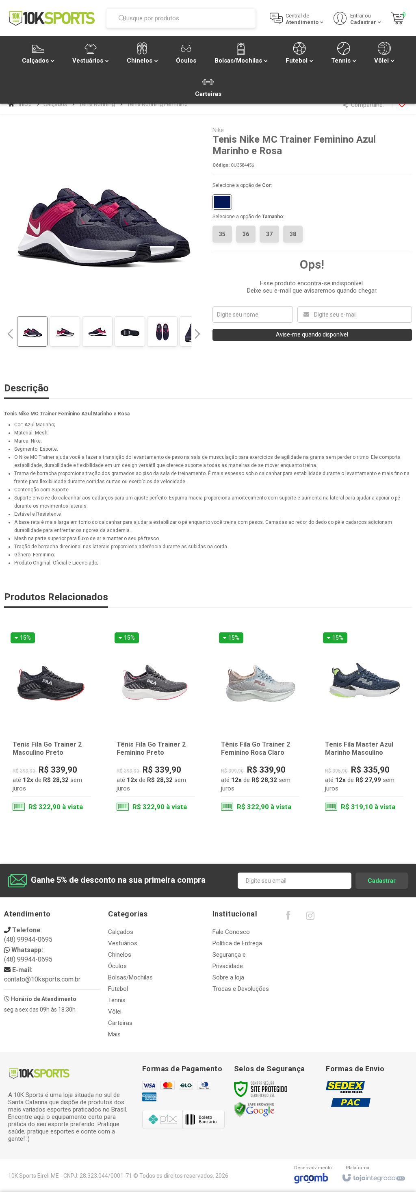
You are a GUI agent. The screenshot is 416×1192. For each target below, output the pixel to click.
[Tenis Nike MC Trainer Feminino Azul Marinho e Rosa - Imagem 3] (97, 331)
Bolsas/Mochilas (130, 977)
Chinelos (119, 954)
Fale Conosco (231, 932)
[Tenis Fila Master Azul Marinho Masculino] (364, 723)
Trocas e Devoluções (240, 988)
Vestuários (122, 943)
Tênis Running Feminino (157, 104)
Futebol (118, 988)
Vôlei (114, 1011)
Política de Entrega (237, 943)
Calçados (55, 104)
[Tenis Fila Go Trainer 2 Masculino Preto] (51, 723)
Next (198, 330)
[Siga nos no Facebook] (288, 917)
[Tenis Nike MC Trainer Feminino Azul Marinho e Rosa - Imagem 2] (65, 331)
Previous (10, 334)
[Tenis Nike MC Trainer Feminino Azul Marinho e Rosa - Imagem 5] (162, 331)
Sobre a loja (228, 977)
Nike (218, 130)
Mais (114, 1034)
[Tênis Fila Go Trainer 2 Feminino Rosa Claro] (260, 723)
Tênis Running (97, 104)
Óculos (117, 966)
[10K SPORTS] (52, 18)
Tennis (117, 1000)
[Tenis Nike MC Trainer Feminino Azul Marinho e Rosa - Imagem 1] (32, 331)
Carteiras (120, 1023)
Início (25, 104)
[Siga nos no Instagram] (310, 918)
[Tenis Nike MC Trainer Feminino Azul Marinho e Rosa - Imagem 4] (130, 331)
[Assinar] (381, 881)
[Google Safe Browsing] (254, 1109)
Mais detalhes (56, 783)
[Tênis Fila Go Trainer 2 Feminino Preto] (155, 723)
